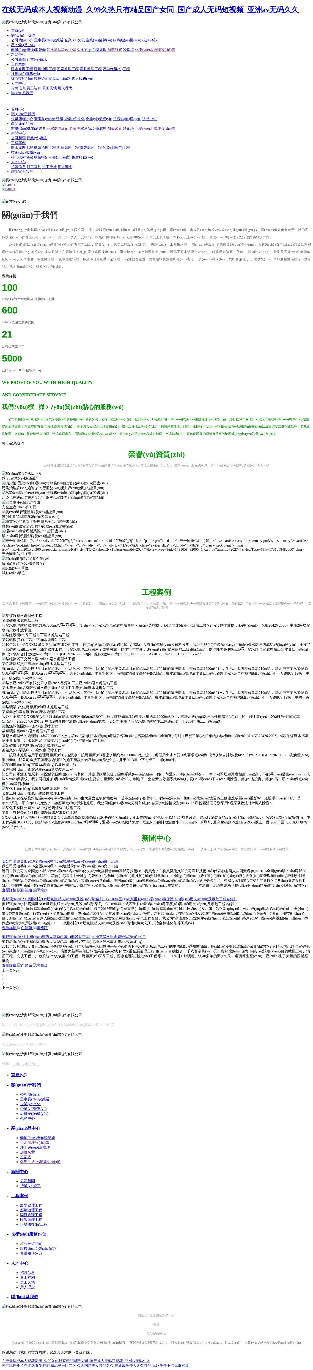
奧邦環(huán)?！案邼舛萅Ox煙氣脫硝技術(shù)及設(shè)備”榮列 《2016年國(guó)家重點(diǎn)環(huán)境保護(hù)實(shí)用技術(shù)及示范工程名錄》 (119, 899)
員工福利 (34, 88)
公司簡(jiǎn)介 (22, 40)
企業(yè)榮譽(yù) (99, 40)
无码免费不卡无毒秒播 (170, 1365)
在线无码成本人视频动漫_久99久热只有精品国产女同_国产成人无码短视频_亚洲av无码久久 (150, 9)
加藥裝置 (114, 50)
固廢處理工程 (68, 69)
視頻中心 (149, 40)
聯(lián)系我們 (22, 93)
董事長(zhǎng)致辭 (48, 40)
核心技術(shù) (22, 78)
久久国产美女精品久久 (95, 1365)
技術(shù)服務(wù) (25, 74)
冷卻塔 (128, 50)
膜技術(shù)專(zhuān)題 (52, 78)
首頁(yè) (17, 30)
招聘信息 (18, 88)
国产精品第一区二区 (59, 1365)
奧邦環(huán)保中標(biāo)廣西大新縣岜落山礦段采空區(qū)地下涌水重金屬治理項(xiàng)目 (74, 937)
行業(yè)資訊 (37, 59)
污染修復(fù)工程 (116, 69)
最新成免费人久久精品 (133, 1365)
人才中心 (18, 83)
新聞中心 (18, 54)
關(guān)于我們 (23, 35)
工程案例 (18, 64)
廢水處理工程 (22, 69)
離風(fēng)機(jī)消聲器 (28, 50)
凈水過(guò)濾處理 (92, 50)
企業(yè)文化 (74, 40)
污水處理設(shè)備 (61, 50)
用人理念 (65, 88)
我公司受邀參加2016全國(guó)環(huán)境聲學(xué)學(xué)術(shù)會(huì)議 (60, 861)
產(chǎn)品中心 (23, 45)
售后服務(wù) (82, 78)
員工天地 (49, 88)
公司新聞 (18, 59)
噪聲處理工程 (91, 69)
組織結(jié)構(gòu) (127, 40)
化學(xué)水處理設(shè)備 (155, 50)
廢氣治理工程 (45, 69)
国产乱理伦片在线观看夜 (22, 1365)
